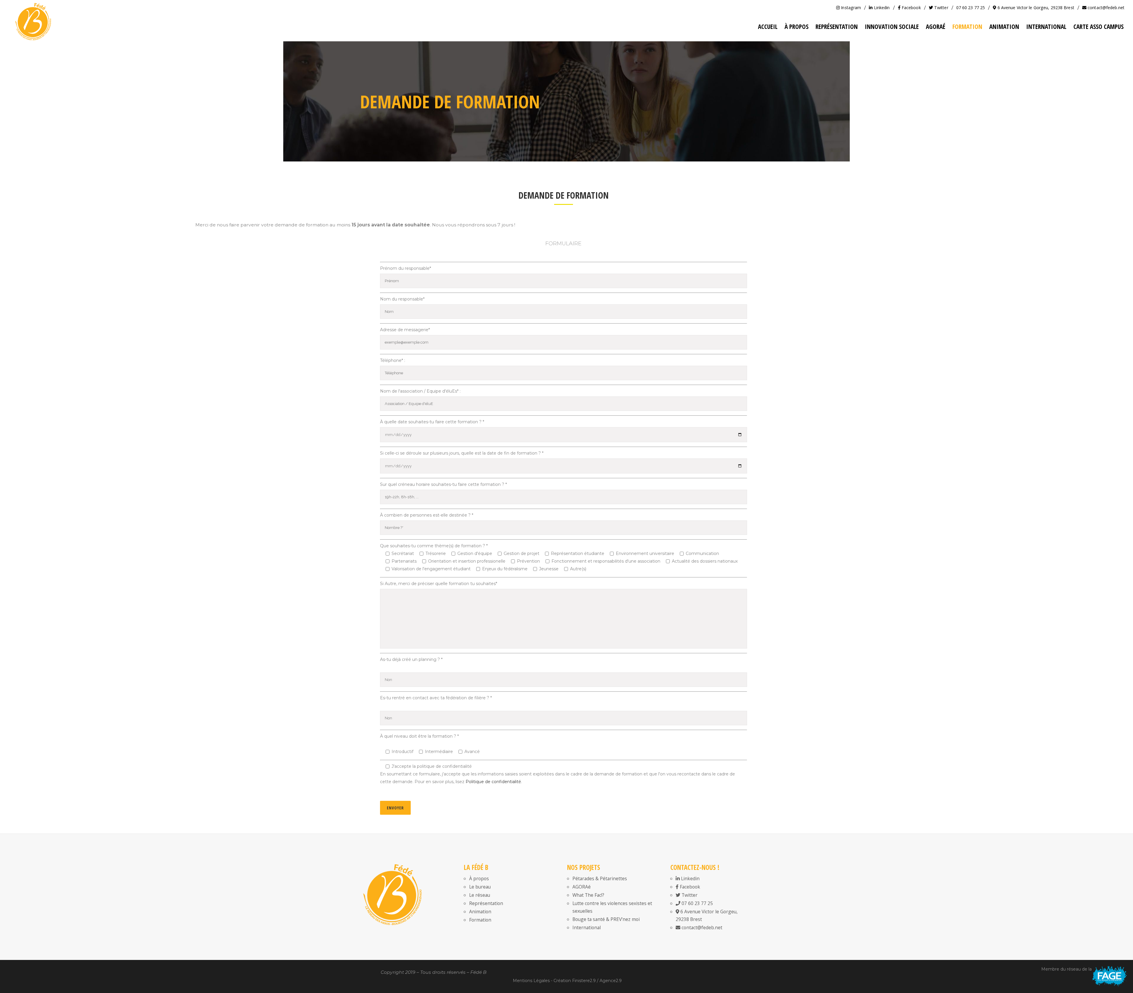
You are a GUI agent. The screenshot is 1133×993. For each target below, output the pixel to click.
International (586, 927)
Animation (480, 911)
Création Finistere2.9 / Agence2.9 (588, 980)
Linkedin (881, 7)
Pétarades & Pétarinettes (599, 878)
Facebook (910, 7)
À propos (479, 878)
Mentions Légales (531, 980)
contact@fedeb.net (1105, 7)
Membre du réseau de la (1066, 969)
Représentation (486, 903)
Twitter (940, 7)
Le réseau (479, 895)
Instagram (850, 7)
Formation (480, 920)
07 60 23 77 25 (970, 7)
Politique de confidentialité (493, 781)
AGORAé (581, 886)
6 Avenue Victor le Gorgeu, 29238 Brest (1035, 7)
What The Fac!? (588, 895)
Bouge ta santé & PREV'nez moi (606, 919)
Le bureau (480, 886)
